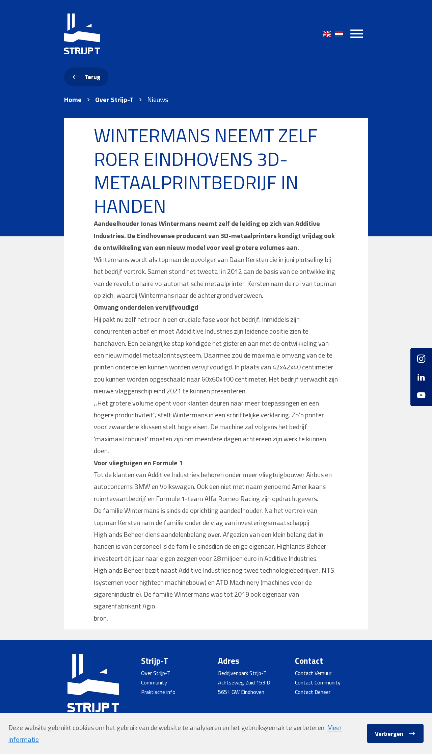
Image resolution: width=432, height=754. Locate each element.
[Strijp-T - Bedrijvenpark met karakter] (82, 34)
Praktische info (158, 692)
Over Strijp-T (114, 100)
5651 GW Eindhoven (241, 692)
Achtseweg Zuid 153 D (244, 682)
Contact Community (318, 682)
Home (73, 100)
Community (154, 682)
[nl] (339, 33)
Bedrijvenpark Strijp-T (242, 673)
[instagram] (421, 361)
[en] (327, 33)
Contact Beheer (312, 692)
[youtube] (421, 392)
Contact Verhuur (313, 673)
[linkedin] (421, 377)
